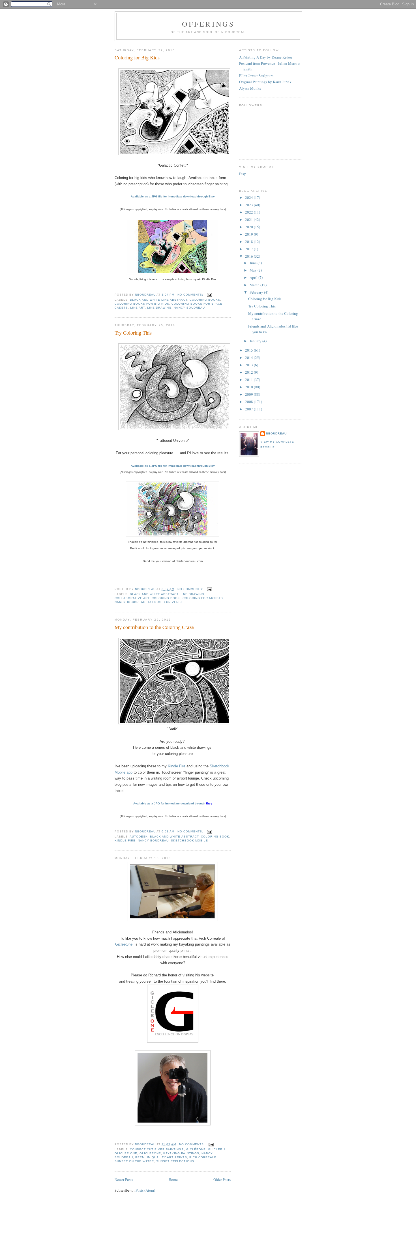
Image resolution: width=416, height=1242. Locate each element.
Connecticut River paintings (157, 1149)
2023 (249, 204)
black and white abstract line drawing (167, 594)
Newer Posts (124, 1179)
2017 (249, 248)
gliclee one (126, 1153)
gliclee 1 (217, 1149)
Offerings (208, 24)
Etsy (242, 173)
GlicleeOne (150, 1153)
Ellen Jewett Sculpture (256, 75)
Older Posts (222, 1179)
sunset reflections (175, 1161)
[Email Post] (209, 294)
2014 (249, 357)
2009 (249, 394)
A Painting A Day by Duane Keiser (265, 57)
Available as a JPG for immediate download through (169, 803)
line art (137, 307)
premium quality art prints (161, 1157)
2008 (249, 401)
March (255, 284)
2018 (249, 241)
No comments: (190, 294)
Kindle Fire (176, 766)
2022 (249, 212)
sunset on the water (134, 1161)
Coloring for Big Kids (137, 57)
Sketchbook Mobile (189, 840)
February (257, 292)
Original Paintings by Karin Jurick (265, 81)
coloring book (166, 598)
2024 (249, 197)
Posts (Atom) (145, 1190)
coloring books (205, 299)
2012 (249, 372)
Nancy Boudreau (189, 307)
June (254, 262)
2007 (249, 409)
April (254, 277)
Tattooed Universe (165, 602)
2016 (249, 256)
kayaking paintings (181, 1153)
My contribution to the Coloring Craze (154, 627)
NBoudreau (276, 433)
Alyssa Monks (250, 88)
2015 (249, 350)
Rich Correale (202, 1157)
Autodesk (139, 836)
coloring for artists (203, 598)
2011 (249, 379)
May (254, 270)
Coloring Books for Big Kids (142, 303)
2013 (249, 364)
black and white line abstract (158, 299)
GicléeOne (123, 944)
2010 (249, 386)
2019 (249, 234)
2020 (249, 226)
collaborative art (132, 598)
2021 (249, 219)
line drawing (159, 307)
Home (173, 1179)
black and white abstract (174, 836)
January (256, 340)
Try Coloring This (133, 332)
